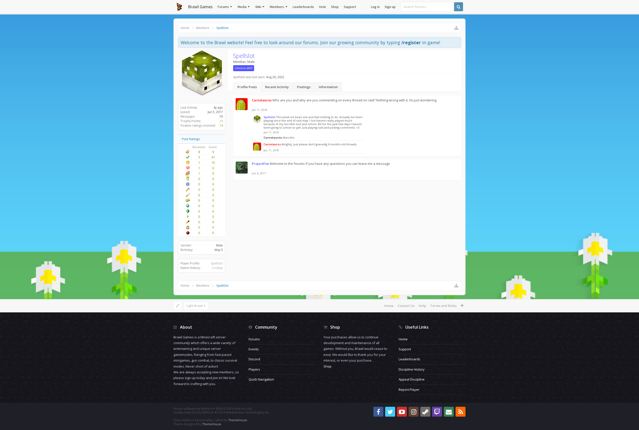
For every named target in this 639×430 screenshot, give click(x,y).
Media (242, 6)
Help (422, 305)
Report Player (409, 389)
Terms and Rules (443, 305)
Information (328, 87)
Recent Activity (277, 87)
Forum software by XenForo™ (212, 409)
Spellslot (217, 263)
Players (254, 369)
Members (277, 6)
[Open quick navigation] (456, 28)
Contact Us (406, 305)
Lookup (217, 268)
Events (254, 349)
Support (350, 6)
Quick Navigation (261, 379)
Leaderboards (303, 6)
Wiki (258, 6)
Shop (335, 6)
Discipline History (412, 369)
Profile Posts (247, 87)
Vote (322, 6)
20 (221, 121)
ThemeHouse (237, 420)
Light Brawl (194, 305)
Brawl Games (200, 6)
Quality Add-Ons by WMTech (221, 412)
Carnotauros (273, 137)
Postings (304, 87)
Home (389, 305)
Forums (223, 6)
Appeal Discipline (412, 379)
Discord (254, 359)
